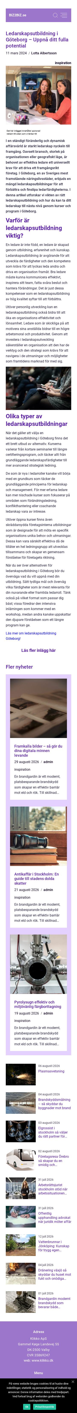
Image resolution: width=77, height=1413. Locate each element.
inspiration (63, 63)
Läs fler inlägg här (38, 650)
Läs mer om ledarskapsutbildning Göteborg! (31, 636)
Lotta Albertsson (44, 53)
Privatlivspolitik (44, 1406)
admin (48, 762)
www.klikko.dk (42, 1360)
